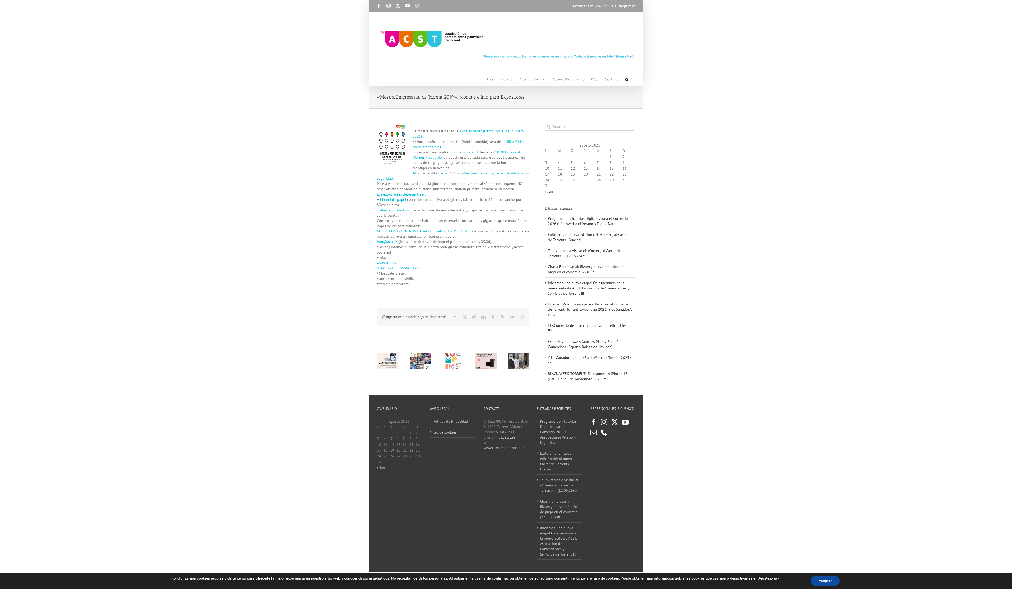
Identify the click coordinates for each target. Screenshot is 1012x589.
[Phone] (604, 432)
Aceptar (825, 580)
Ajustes (764, 578)
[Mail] (593, 432)
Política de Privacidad (450, 421)
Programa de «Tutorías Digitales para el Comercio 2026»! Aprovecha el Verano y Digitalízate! (558, 432)
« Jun (549, 191)
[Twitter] (614, 422)
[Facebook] (593, 422)
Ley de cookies (444, 432)
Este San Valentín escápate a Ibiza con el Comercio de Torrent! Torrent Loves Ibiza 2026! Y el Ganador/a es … (590, 309)
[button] (627, 78)
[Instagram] (604, 422)
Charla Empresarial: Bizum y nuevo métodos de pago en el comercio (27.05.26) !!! (559, 509)
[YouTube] (625, 422)
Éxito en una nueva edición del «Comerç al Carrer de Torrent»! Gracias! (558, 461)
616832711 (505, 432)
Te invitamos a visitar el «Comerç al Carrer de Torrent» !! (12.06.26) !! (559, 485)
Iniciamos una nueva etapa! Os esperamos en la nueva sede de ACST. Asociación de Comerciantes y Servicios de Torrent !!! (588, 288)
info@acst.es (626, 6)
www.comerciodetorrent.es (505, 447)
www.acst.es (386, 262)
